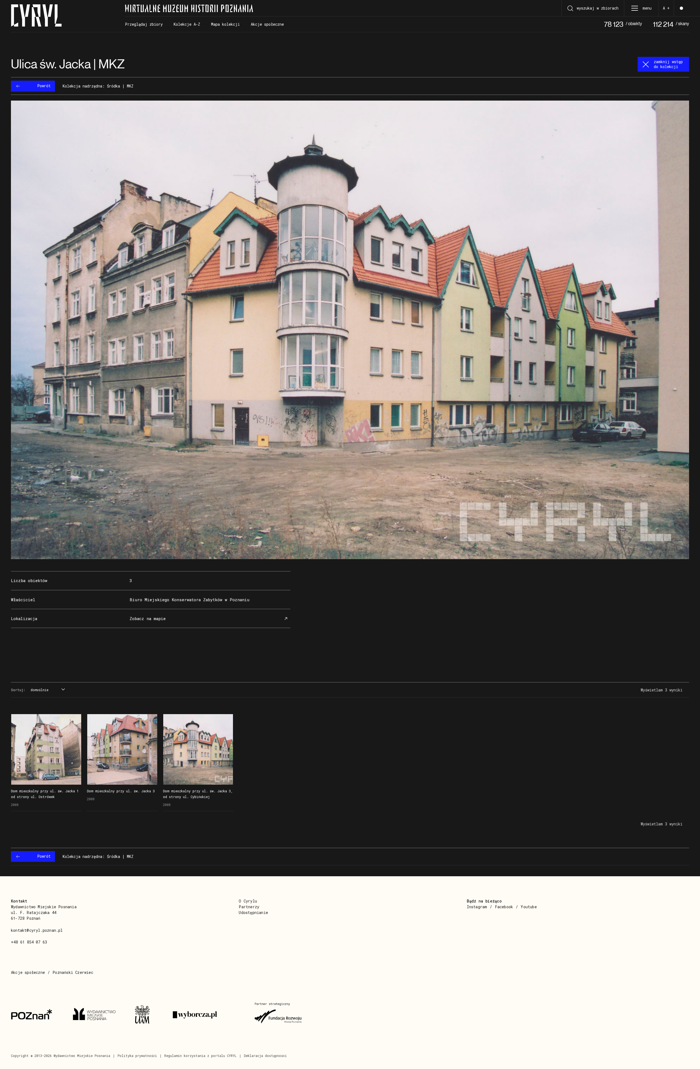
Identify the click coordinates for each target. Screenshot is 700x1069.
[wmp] (97, 1014)
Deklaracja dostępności (265, 1055)
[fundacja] (279, 1014)
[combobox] (47, 690)
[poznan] (35, 1014)
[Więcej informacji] (46, 749)
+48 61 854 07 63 (29, 942)
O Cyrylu (248, 901)
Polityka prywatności (137, 1055)
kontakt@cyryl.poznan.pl (37, 930)
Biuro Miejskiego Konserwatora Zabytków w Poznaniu (189, 599)
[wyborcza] (207, 1014)
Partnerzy (249, 906)
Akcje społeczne (28, 972)
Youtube (528, 906)
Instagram (477, 906)
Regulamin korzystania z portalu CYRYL (200, 1055)
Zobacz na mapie (148, 618)
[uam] (147, 1014)
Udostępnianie (253, 912)
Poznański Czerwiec (72, 972)
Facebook (504, 906)
